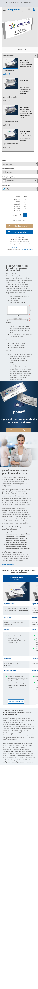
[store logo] (15, 10)
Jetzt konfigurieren (8, 564)
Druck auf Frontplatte (10, 121)
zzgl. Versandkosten (27, 249)
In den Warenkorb (21, 232)
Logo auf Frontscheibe (10, 144)
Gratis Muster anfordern (19, 248)
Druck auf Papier (9, 70)
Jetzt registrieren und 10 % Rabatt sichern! (19, 2)
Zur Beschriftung (21, 226)
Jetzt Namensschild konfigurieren (18, 430)
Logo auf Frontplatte (10, 97)
